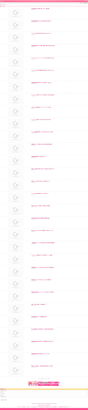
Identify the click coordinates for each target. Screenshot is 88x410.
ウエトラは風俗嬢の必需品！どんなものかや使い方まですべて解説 (42, 131)
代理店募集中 (61, 406)
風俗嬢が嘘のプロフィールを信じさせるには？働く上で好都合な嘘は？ (42, 267)
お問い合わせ (51, 406)
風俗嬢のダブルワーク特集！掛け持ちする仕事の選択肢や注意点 (41, 144)
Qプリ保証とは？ (24, 406)
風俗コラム (36, 406)
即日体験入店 (48, 405)
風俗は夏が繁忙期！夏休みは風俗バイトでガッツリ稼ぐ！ (40, 353)
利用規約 (40, 406)
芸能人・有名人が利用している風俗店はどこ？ (38, 304)
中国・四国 (51, 403)
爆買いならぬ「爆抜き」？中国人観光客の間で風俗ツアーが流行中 (42, 365)
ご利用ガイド (29, 406)
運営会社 (64, 406)
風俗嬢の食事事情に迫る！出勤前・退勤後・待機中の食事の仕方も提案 (42, 45)
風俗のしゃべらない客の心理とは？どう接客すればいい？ (40, 181)
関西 (35, 403)
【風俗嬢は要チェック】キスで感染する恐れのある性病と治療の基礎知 (42, 242)
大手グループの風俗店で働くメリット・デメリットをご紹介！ (41, 107)
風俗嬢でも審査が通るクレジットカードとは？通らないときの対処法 (42, 292)
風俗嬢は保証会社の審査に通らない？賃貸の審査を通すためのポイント (42, 341)
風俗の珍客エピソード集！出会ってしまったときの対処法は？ (41, 279)
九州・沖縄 (54, 403)
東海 (48, 403)
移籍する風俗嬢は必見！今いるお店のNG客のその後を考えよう (41, 20)
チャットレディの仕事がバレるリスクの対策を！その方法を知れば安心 (42, 94)
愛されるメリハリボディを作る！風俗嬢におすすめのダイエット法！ (42, 230)
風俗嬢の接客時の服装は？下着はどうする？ (38, 156)
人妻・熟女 (41, 405)
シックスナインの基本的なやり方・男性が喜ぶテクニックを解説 (41, 255)
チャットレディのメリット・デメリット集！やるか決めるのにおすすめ (42, 57)
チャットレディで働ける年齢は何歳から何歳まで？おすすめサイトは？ (42, 70)
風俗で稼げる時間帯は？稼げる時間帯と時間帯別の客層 (40, 218)
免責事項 (43, 406)
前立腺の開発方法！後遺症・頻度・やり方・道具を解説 (40, 8)
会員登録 (86, 2)
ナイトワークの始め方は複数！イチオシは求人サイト (40, 193)
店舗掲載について (55, 406)
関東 (34, 403)
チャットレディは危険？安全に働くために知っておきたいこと (41, 33)
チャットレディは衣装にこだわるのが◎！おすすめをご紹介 (41, 119)
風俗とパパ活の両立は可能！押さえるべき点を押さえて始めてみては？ (42, 168)
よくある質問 (33, 406)
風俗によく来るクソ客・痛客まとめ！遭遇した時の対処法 (40, 205)
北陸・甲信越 (45, 403)
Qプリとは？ (19, 406)
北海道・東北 (39, 403)
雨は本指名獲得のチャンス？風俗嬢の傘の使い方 (39, 316)
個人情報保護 (47, 406)
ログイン (82, 2)
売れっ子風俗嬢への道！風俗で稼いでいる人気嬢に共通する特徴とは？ (42, 328)
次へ (48, 378)
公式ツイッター (68, 406)
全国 (32, 403)
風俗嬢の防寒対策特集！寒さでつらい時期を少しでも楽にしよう (41, 82)
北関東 (42, 403)
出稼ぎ (45, 405)
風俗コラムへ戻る (4, 399)
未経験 (39, 405)
